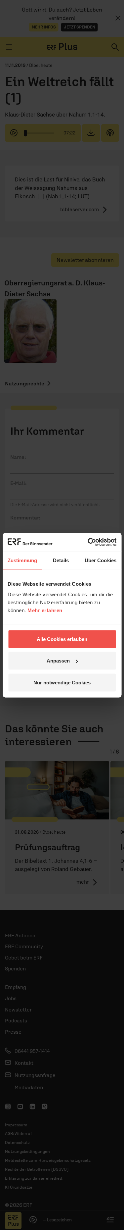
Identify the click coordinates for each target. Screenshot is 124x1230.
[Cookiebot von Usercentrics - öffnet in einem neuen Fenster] (88, 542)
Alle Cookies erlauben (62, 639)
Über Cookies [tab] (100, 560)
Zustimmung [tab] (22, 560)
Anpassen (58, 661)
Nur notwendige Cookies (62, 682)
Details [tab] (61, 560)
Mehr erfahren (44, 610)
